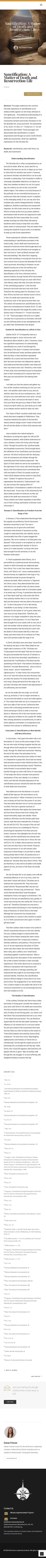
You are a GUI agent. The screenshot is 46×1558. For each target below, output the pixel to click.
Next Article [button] (35, 1376)
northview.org (18, 1527)
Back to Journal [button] (11, 1370)
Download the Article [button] (33, 94)
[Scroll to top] (42, 1554)
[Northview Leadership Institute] (21, 5)
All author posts (12, 1458)
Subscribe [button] (10, 1402)
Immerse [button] (13, 1518)
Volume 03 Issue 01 (23, 36)
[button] (41, 5)
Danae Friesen (27, 47)
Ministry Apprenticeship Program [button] (22, 1513)
